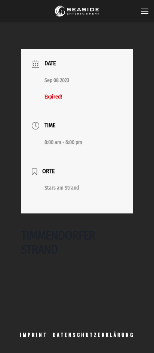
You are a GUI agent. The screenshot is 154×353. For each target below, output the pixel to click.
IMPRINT (33, 334)
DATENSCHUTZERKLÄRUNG (93, 334)
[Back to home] (77, 11)
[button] (144, 11)
